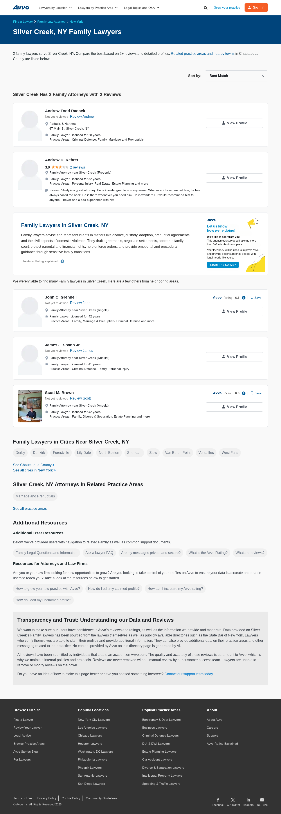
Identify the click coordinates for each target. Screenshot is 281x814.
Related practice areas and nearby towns (203, 53)
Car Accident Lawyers (157, 759)
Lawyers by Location (53, 7)
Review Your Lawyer (27, 727)
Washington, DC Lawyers (95, 751)
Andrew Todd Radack (65, 111)
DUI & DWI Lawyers (156, 743)
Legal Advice (22, 735)
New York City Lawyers (94, 719)
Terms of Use (22, 798)
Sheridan (134, 453)
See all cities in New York (33, 470)
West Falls (230, 453)
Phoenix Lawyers (90, 767)
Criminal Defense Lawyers (160, 735)
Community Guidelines (101, 798)
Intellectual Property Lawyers (162, 775)
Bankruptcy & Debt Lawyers (161, 719)
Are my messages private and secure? (151, 553)
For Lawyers (22, 759)
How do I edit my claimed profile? (114, 588)
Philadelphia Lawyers (92, 759)
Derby (20, 453)
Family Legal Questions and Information (46, 553)
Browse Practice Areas (29, 743)
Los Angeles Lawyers (92, 727)
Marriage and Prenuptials (35, 496)
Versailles (206, 453)
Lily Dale (84, 453)
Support (212, 735)
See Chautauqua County (32, 465)
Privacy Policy (46, 798)
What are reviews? (250, 553)
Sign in (259, 7)
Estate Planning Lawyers (159, 751)
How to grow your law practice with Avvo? (48, 588)
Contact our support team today (188, 674)
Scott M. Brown (59, 392)
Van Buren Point (178, 453)
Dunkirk (39, 453)
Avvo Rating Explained (222, 743)
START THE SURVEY (223, 264)
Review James (81, 350)
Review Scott (80, 398)
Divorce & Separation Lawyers (163, 767)
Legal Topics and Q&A (139, 7)
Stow (153, 453)
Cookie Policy (71, 798)
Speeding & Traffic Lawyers (161, 783)
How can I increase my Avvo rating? (175, 588)
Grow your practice (227, 7)
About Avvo (214, 719)
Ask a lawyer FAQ (99, 553)
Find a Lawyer (23, 719)
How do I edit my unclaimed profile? (43, 600)
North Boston (109, 453)
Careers (212, 727)
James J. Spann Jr (62, 345)
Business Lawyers (154, 727)
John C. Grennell (61, 297)
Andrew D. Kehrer (61, 160)
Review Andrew (82, 116)
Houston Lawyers (90, 743)
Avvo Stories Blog (25, 751)
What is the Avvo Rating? (208, 553)
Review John (80, 303)
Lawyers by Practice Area (95, 7)
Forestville (61, 453)
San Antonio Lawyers (92, 775)
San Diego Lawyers (91, 783)
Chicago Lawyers (90, 735)
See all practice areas (30, 508)
